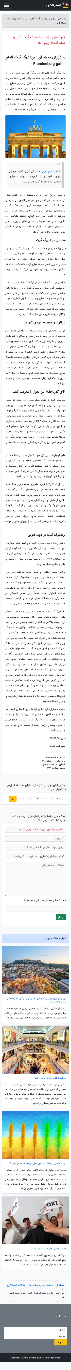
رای (12, 799)
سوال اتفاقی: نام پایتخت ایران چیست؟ (45, 901)
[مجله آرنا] (57, 5)
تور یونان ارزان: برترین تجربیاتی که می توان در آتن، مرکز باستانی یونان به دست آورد (36, 1000)
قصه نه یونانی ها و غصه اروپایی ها (50, 1249)
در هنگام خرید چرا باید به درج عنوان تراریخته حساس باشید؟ (38, 1163)
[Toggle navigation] (6, 5)
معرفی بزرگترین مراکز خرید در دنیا (50, 1078)
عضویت (60, 1342)
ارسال (61, 917)
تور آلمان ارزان (50, 171)
